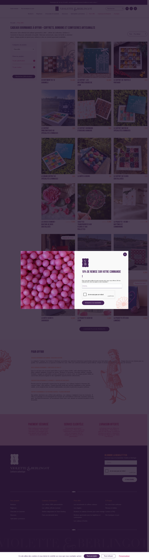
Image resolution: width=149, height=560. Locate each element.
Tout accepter (92, 556)
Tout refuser (108, 556)
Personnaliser (124, 556)
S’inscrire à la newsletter (93, 303)
